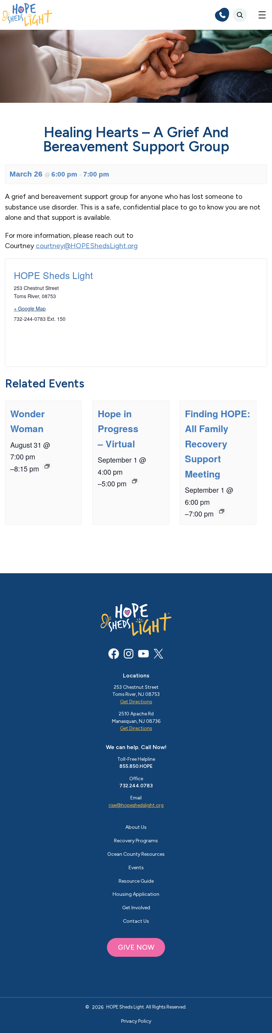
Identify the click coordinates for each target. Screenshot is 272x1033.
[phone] (222, 15)
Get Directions (136, 701)
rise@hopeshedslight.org (136, 805)
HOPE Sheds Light (53, 274)
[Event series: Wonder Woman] (47, 466)
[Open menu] (262, 15)
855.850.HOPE (136, 766)
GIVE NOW (136, 947)
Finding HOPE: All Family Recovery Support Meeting (217, 443)
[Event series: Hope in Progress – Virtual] (134, 481)
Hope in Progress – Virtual (118, 428)
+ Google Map (30, 308)
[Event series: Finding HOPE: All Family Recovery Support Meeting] (221, 511)
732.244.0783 (136, 785)
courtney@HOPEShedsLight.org (87, 245)
